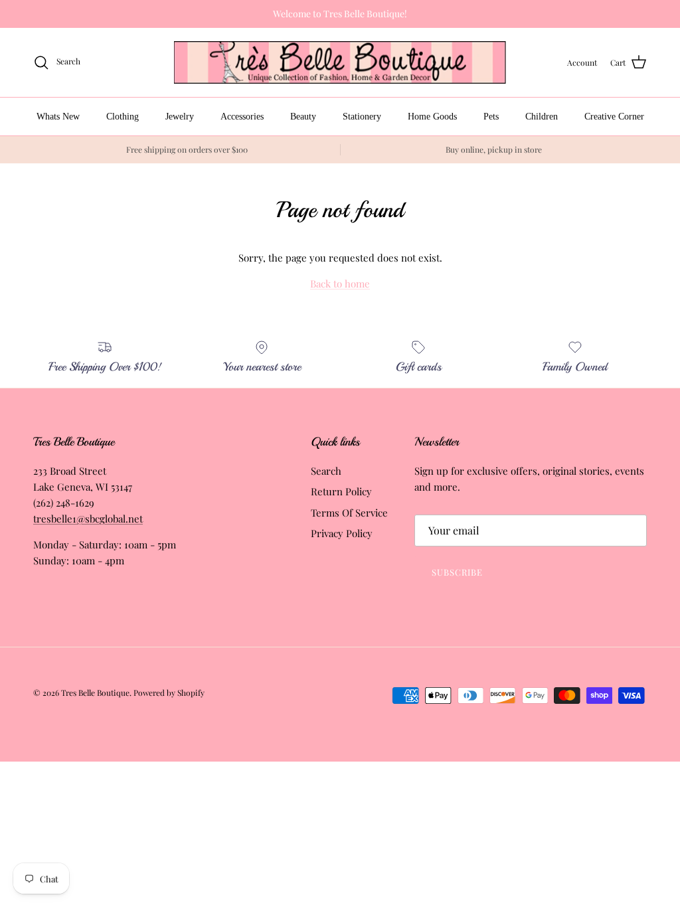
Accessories (242, 117)
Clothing (122, 117)
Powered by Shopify (169, 692)
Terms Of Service (349, 512)
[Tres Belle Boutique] (340, 62)
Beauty (303, 117)
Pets (491, 117)
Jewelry (179, 117)
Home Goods (432, 117)
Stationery (362, 117)
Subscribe (457, 572)
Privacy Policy (342, 533)
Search (326, 470)
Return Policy (341, 491)
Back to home (340, 283)
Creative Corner (614, 117)
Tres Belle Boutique (95, 692)
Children (541, 117)
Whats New (58, 117)
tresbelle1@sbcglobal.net (88, 518)
